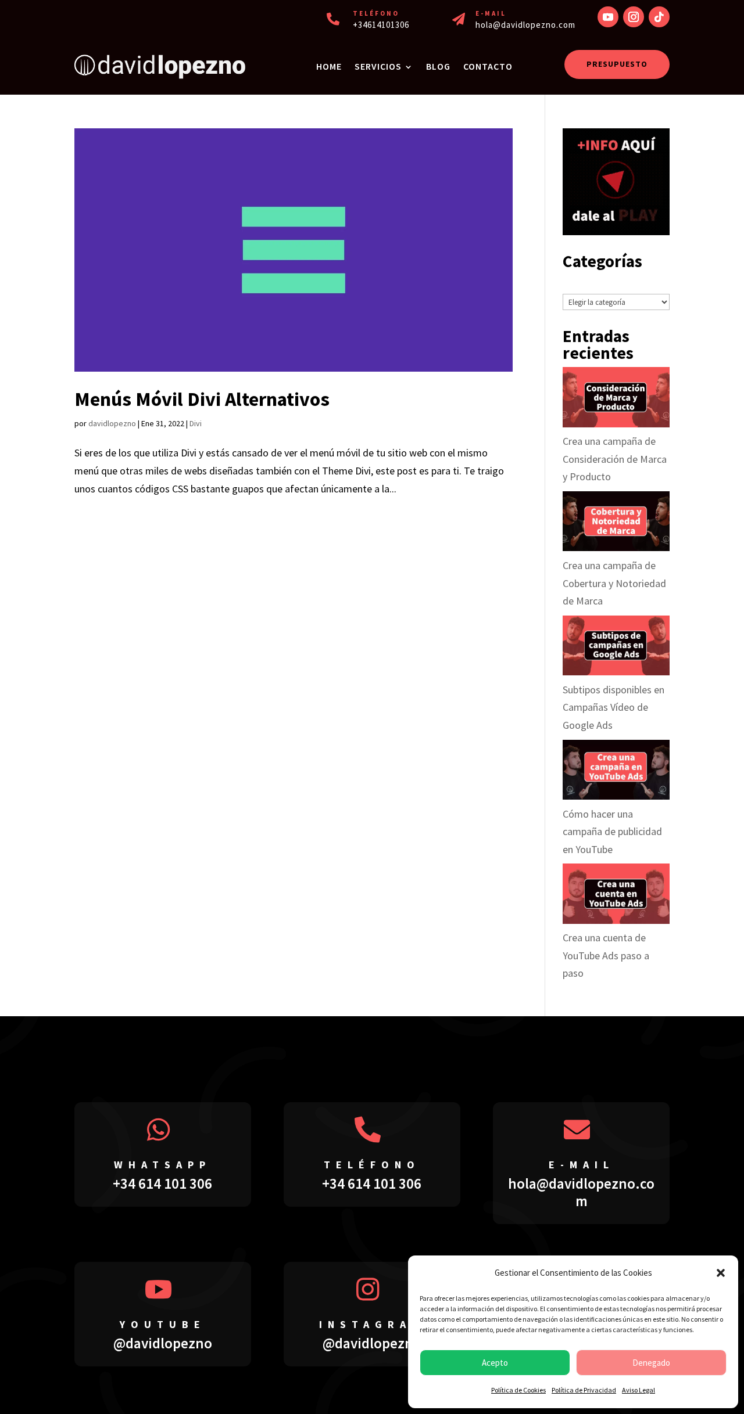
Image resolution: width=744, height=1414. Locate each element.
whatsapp (162, 1164)
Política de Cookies (518, 1390)
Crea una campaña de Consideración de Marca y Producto (615, 458)
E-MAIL (490, 13)
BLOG (438, 66)
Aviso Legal (638, 1390)
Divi (195, 423)
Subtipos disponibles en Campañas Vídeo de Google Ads (613, 707)
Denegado (651, 1362)
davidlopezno (112, 423)
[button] (721, 1273)
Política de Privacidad (584, 1390)
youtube (163, 1324)
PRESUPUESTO (617, 64)
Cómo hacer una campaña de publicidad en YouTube (612, 831)
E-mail (581, 1164)
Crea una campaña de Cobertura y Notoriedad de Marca (614, 583)
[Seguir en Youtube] (608, 16)
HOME (329, 66)
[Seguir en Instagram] (633, 16)
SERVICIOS (378, 66)
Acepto (495, 1362)
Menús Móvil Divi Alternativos (202, 399)
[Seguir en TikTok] (659, 16)
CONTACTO (488, 66)
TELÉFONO (376, 13)
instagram (372, 1324)
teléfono (372, 1164)
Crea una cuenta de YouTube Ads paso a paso (606, 955)
